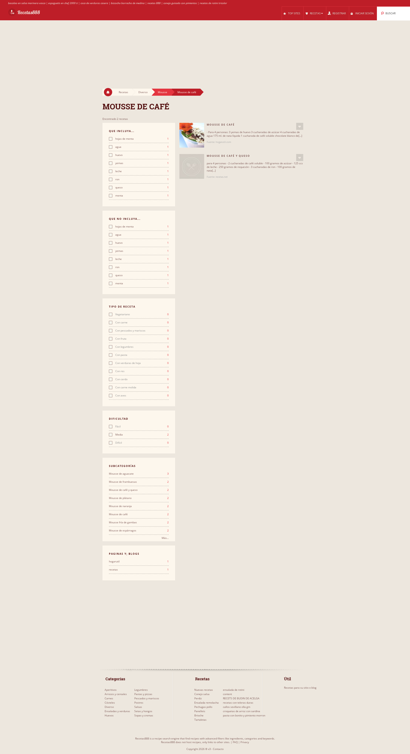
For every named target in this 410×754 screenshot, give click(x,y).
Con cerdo (142, 379)
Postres (138, 702)
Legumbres (141, 690)
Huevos (109, 715)
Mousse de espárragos (139, 530)
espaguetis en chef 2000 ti (63, 3)
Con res (142, 371)
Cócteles (110, 702)
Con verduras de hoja (142, 363)
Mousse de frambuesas (139, 482)
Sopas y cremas (143, 715)
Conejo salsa (201, 694)
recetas (139, 569)
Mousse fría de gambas (139, 522)
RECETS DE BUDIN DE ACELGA (241, 698)
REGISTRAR (339, 13)
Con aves (142, 395)
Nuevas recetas (203, 690)
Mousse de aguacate (139, 473)
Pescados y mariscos (146, 698)
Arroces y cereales (116, 694)
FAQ (235, 742)
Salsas (138, 707)
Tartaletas (200, 720)
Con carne (142, 322)
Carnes (109, 698)
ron (142, 179)
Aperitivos (111, 690)
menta (142, 195)
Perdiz (198, 698)
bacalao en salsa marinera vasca (26, 3)
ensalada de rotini (233, 690)
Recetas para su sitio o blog (300, 687)
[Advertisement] (205, 50)
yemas (142, 163)
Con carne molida (142, 387)
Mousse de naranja (139, 506)
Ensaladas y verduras (117, 711)
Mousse (162, 92)
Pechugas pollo (203, 707)
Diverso (143, 92)
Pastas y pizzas (143, 694)
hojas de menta (142, 139)
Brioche (199, 715)
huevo (142, 155)
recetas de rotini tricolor (213, 3)
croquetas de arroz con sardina (241, 711)
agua (142, 147)
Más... (165, 538)
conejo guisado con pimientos (180, 3)
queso (142, 187)
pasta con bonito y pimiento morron (244, 715)
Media (142, 434)
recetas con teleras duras (238, 702)
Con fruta (142, 338)
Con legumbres (142, 347)
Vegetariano (142, 314)
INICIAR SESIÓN (364, 13)
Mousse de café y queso (139, 490)
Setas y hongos (143, 711)
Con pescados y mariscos (142, 330)
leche (142, 171)
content (227, 694)
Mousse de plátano (139, 498)
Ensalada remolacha (206, 702)
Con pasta (142, 355)
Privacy (244, 742)
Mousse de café (186, 92)
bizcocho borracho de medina (128, 3)
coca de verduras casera (94, 3)
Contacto (218, 749)
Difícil (142, 442)
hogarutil (139, 561)
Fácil (142, 426)
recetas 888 (154, 3)
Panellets (199, 711)
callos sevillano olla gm (236, 707)
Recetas (123, 92)
